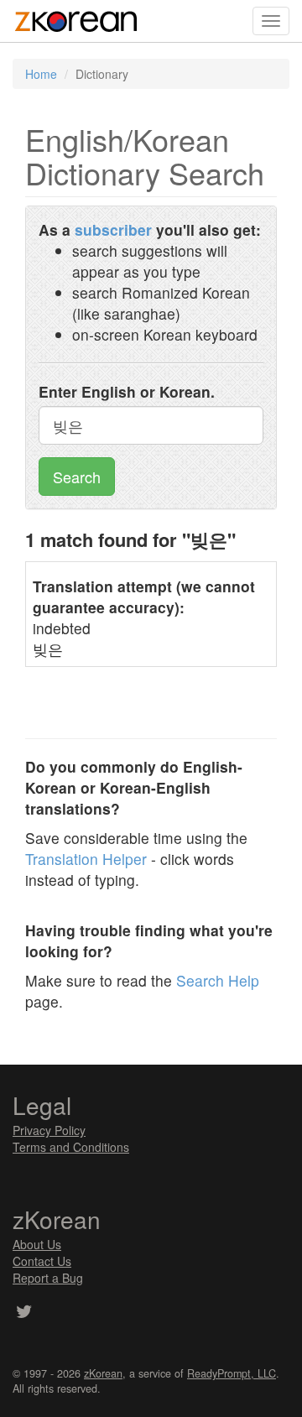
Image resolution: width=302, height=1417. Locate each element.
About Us (37, 1244)
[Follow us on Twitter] (24, 1313)
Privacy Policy (49, 1130)
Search (77, 476)
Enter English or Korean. (127, 391)
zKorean (103, 1373)
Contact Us (42, 1261)
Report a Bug (48, 1277)
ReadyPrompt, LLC (231, 1373)
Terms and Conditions (71, 1146)
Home (41, 73)
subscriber (113, 229)
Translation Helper (86, 858)
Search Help (217, 980)
